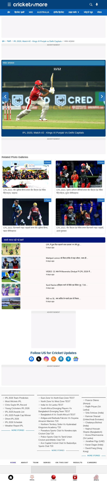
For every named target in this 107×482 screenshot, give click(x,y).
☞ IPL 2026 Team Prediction (15, 398)
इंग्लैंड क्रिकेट (59, 12)
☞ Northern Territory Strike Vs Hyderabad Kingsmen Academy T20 (57, 424)
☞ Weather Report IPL (13, 425)
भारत (31, 12)
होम (9, 12)
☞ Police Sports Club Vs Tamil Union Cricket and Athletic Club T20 (55, 437)
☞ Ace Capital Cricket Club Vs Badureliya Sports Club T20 (57, 443)
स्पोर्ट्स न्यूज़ (88, 12)
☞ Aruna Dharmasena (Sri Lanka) (93, 435)
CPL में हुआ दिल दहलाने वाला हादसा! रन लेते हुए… (63, 244)
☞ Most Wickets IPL (12, 401)
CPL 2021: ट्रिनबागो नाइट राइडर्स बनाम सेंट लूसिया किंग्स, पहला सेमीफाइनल (25, 229)
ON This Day (62, 462)
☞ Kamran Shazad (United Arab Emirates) (93, 416)
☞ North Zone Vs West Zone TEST (54, 401)
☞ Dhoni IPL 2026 (11, 419)
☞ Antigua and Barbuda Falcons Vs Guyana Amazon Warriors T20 (58, 418)
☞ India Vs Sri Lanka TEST (50, 405)
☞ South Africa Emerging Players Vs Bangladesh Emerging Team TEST (55, 408)
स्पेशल (99, 12)
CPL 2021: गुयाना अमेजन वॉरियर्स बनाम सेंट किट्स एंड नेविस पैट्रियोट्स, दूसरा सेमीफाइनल (79, 191)
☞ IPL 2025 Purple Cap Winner (17, 415)
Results (77, 462)
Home (13, 462)
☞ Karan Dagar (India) (93, 445)
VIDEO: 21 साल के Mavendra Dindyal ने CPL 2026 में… (69, 271)
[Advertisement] (53, 23)
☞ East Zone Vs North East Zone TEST (56, 398)
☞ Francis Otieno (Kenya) (91, 400)
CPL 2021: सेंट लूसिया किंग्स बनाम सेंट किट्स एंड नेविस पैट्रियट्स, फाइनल (24, 191)
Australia (43, 12)
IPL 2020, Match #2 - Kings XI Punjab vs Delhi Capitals (38, 41)
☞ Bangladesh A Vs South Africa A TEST (56, 414)
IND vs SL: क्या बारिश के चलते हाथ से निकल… (63, 298)
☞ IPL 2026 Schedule (12, 422)
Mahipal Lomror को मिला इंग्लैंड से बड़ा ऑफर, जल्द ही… (67, 258)
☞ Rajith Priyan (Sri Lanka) (92, 406)
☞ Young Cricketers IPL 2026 (16, 408)
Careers (92, 462)
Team (35, 462)
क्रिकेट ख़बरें (19, 12)
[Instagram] (46, 359)
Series (47, 462)
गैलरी (9, 41)
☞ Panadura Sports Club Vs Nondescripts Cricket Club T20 (57, 431)
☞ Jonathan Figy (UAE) (93, 441)
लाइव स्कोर (74, 12)
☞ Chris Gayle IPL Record (15, 405)
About (24, 462)
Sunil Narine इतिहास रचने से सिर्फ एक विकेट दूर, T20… (67, 285)
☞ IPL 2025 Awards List (13, 412)
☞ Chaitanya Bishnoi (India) (92, 422)
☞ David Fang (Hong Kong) (92, 448)
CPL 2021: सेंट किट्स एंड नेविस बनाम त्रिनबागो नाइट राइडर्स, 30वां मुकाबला (80, 229)
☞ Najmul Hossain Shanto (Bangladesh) (92, 429)
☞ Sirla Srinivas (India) (93, 413)
